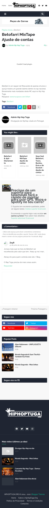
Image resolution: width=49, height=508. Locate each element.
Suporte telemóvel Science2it (22, 218)
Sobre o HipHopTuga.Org (28, 498)
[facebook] (39, 6)
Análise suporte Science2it (35, 209)
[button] (5, 14)
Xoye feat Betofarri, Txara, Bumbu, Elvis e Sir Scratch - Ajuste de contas (40, 164)
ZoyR (12, 243)
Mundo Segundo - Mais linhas (26, 365)
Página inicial (7, 30)
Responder (8, 266)
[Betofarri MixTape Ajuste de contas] (24, 145)
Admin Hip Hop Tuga (20, 117)
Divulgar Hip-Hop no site (24, 448)
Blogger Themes (38, 494)
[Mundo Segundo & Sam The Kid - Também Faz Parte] (8, 357)
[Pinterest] (29, 107)
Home (4, 5)
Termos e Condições (35, 501)
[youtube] (46, 6)
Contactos (25, 504)
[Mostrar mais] (39, 107)
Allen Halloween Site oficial (25, 479)
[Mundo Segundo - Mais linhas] (8, 367)
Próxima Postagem (38, 309)
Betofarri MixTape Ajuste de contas (24, 159)
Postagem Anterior (10, 309)
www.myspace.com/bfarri (20, 97)
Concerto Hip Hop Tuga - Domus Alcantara (27, 470)
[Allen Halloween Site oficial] (8, 481)
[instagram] (32, 429)
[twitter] (42, 6)
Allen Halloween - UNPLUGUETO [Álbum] (28, 345)
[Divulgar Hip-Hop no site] (8, 451)
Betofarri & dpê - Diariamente (8, 159)
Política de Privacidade (15, 501)
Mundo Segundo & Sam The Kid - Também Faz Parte (28, 356)
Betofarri (17, 30)
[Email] (34, 107)
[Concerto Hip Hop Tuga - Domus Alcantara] (8, 471)
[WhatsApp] (25, 107)
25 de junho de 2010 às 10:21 (19, 245)
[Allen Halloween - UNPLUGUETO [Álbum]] (8, 347)
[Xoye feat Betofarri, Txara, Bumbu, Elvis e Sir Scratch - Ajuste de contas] (40, 145)
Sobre (10, 5)
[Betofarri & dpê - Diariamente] (8, 145)
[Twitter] (20, 107)
